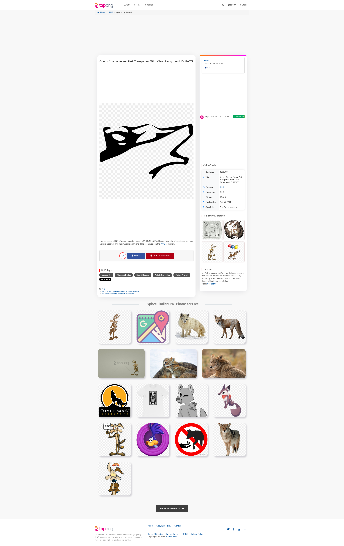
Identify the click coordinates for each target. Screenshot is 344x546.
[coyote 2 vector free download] (234, 251)
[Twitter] (228, 529)
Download (240, 116)
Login (244, 5)
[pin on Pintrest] (127, 313)
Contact (149, 5)
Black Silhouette (143, 275)
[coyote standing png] (191, 327)
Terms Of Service (155, 534)
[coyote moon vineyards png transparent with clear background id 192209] (114, 400)
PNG (111, 12)
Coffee (209, 68)
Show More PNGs (170, 508)
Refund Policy (197, 534)
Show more (105, 279)
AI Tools (137, 5)
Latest (127, 5)
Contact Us (211, 284)
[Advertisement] (172, 36)
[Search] (223, 5)
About (150, 526)
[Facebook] (234, 529)
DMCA (185, 534)
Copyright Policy (163, 526)
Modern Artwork (182, 275)
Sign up (232, 5)
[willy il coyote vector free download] (212, 251)
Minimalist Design (124, 275)
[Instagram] (239, 529)
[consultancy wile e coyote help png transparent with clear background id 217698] (114, 439)
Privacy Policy (172, 534)
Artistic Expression (162, 275)
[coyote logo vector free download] (114, 327)
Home (102, 12)
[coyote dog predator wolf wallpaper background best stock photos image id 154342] (224, 363)
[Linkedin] (245, 529)
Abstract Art (106, 275)
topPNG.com (171, 537)
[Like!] (122, 255)
